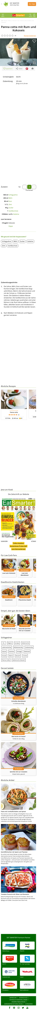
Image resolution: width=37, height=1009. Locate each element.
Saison (4, 651)
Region (10, 643)
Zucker (11, 208)
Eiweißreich (9, 600)
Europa (17, 643)
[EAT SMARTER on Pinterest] (14, 1007)
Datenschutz (23, 997)
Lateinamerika (6, 647)
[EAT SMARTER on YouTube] (27, 1007)
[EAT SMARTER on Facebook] (10, 1007)
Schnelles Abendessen (18, 701)
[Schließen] (1, 4)
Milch (10, 198)
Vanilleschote (13, 211)
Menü (2, 16)
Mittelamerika (18, 647)
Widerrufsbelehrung (18, 1002)
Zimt (10, 204)
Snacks (4, 656)
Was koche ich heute (9, 628)
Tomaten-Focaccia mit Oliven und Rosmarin (15, 894)
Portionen (29, 190)
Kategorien (29, 1004)
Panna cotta (14, 412)
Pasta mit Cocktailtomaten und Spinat (13, 811)
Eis (3, 643)
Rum (10, 201)
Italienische (25, 643)
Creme (25, 656)
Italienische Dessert (18, 660)
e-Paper (33, 541)
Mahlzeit (27, 651)
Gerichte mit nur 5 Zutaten (18, 772)
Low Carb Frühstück (8, 573)
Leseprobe (4, 541)
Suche (30, 16)
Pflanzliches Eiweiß (24, 600)
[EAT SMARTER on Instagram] (19, 1007)
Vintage (19, 651)
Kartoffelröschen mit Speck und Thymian (14, 852)
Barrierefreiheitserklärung (13, 1004)
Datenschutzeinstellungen (18, 1000)
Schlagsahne (13, 195)
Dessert (17, 656)
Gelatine (16, 214)
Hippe (11, 226)
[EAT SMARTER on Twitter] (23, 1007)
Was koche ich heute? (19, 736)
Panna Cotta (6, 660)
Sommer (11, 651)
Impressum (13, 997)
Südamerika (29, 647)
